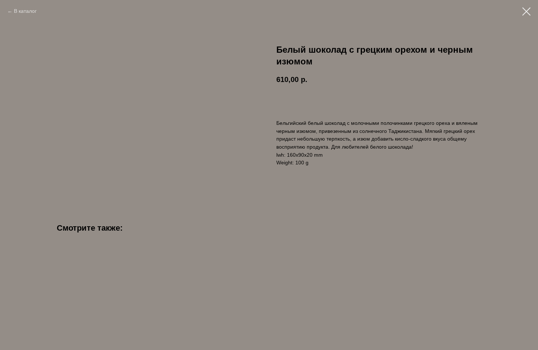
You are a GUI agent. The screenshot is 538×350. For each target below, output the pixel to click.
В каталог (25, 11)
